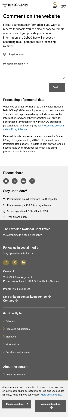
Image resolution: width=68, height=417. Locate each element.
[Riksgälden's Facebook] (6, 262)
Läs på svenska (15, 54)
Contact (8, 300)
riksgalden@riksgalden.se (29, 296)
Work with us (12, 344)
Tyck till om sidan (17, 216)
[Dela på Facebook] (32, 181)
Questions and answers (18, 352)
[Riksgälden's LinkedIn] (23, 262)
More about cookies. (51, 394)
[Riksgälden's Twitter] (15, 262)
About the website (15, 374)
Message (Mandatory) (14, 64)
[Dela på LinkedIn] (23, 181)
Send (55, 87)
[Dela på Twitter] (15, 181)
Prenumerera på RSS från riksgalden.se (29, 205)
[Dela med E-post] (6, 181)
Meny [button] (63, 7)
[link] (15, 5)
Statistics (11, 336)
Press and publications (18, 329)
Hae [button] (55, 7)
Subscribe (11, 321)
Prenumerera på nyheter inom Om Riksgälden (32, 199)
